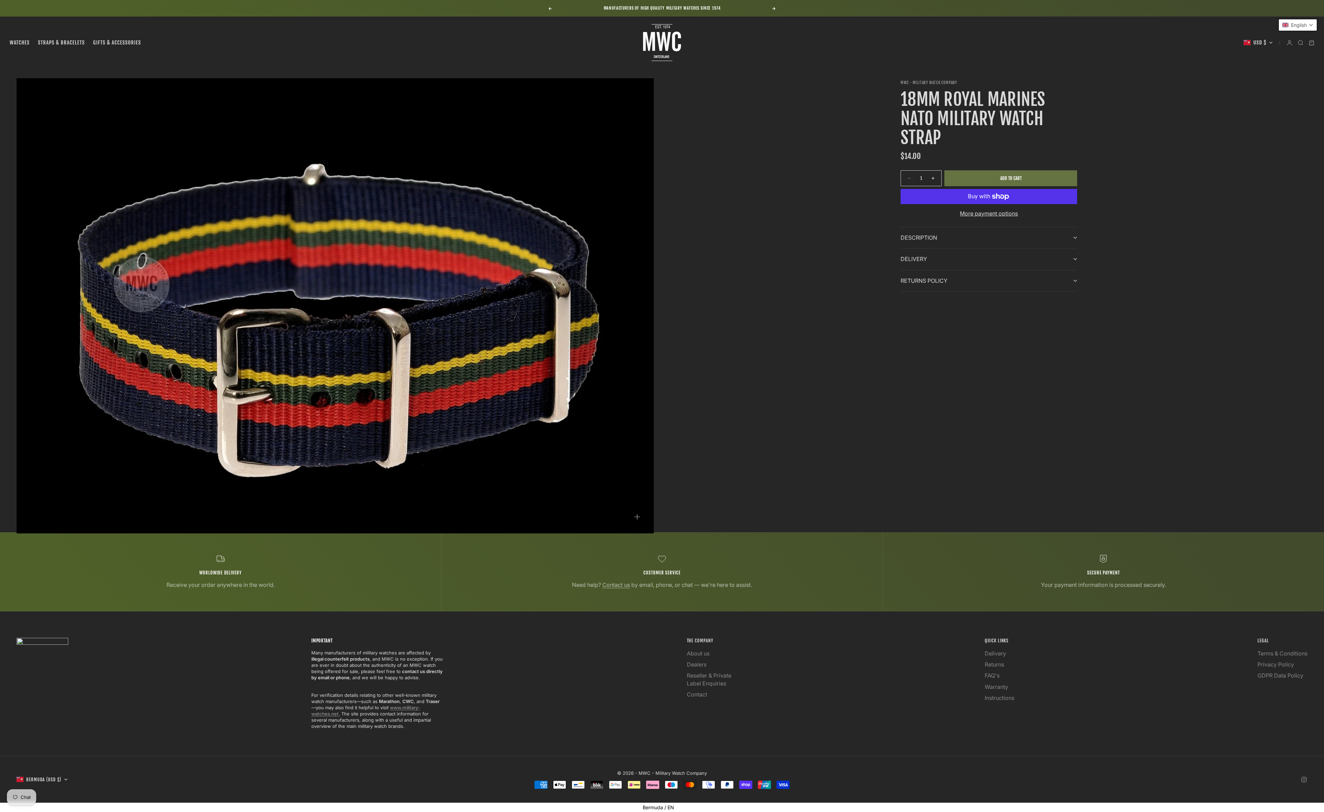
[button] (1298, 25)
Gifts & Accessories (117, 42)
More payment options (989, 213)
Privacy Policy (1275, 664)
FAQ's (992, 675)
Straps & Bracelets (61, 42)
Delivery (995, 653)
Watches (20, 42)
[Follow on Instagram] (1304, 779)
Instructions (999, 697)
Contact (697, 694)
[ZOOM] (637, 517)
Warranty (996, 686)
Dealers (696, 664)
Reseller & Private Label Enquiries (709, 679)
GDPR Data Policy (1280, 675)
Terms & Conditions (1282, 653)
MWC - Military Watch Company (929, 82)
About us (698, 653)
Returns (994, 664)
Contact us (616, 584)
